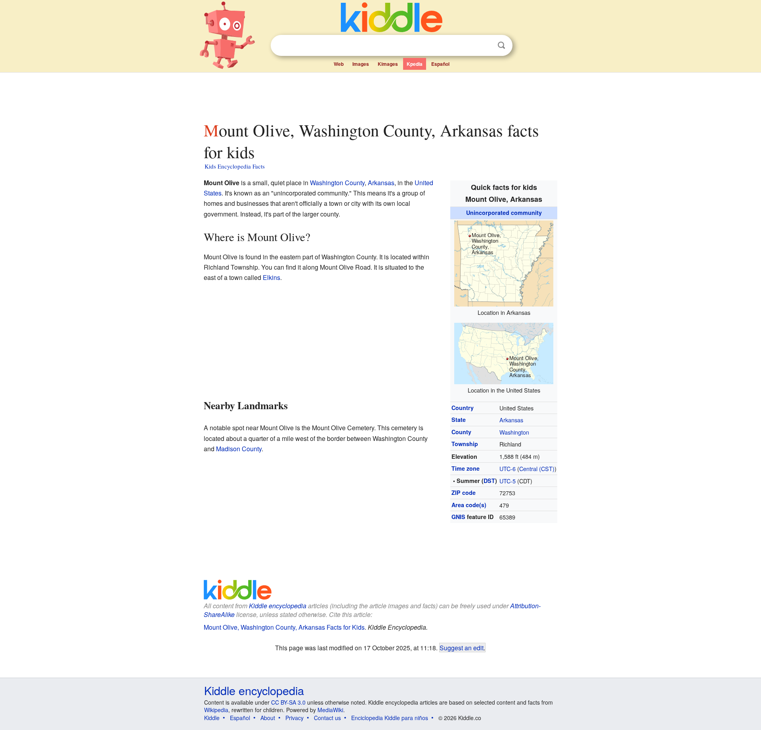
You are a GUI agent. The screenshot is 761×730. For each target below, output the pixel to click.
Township (464, 444)
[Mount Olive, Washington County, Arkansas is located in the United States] (503, 352)
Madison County (239, 448)
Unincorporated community (504, 213)
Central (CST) (536, 468)
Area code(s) (468, 505)
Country (462, 408)
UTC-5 (507, 481)
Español (440, 63)
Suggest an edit (462, 647)
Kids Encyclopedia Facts (235, 166)
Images (360, 63)
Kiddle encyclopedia (254, 690)
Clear (485, 45)
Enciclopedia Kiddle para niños (389, 718)
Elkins (271, 277)
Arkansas (511, 420)
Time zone (465, 468)
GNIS (458, 517)
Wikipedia (216, 710)
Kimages (388, 63)
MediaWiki (330, 710)
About (267, 718)
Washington (514, 432)
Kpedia (415, 63)
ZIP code (463, 492)
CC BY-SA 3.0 (288, 702)
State (458, 419)
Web (339, 63)
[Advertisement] (380, 95)
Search (501, 45)
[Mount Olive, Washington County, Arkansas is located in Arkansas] (503, 262)
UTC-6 (507, 468)
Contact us (327, 718)
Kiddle (212, 718)
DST (489, 481)
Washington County (337, 182)
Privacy (294, 718)
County (461, 432)
